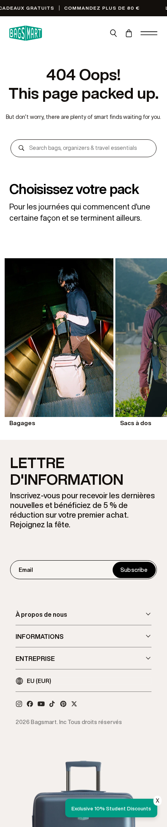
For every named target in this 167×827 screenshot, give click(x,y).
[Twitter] (74, 704)
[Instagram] (19, 704)
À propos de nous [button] (41, 614)
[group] (59, 343)
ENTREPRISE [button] (35, 658)
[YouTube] (41, 704)
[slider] (83, 343)
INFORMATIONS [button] (40, 636)
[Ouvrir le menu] (149, 33)
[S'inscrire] (134, 570)
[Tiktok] (52, 704)
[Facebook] (29, 704)
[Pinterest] (63, 704)
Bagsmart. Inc (48, 722)
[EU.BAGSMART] (25, 33)
